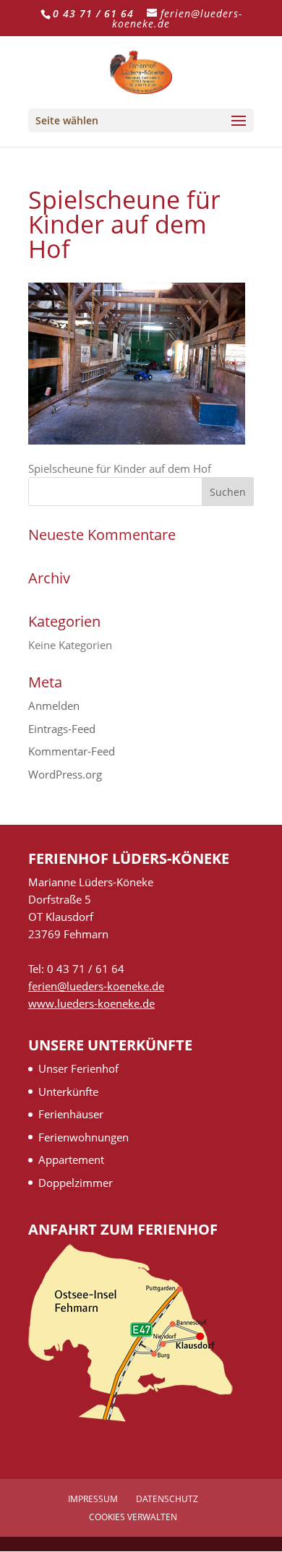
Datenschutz (167, 1499)
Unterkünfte (68, 1091)
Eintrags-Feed (61, 728)
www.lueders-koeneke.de (91, 1003)
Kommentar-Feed (71, 751)
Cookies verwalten (133, 1517)
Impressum (93, 1499)
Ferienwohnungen (83, 1137)
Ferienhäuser (70, 1114)
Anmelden (54, 705)
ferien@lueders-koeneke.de (96, 986)
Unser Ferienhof (78, 1068)
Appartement (71, 1159)
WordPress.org (65, 774)
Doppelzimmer (75, 1182)
